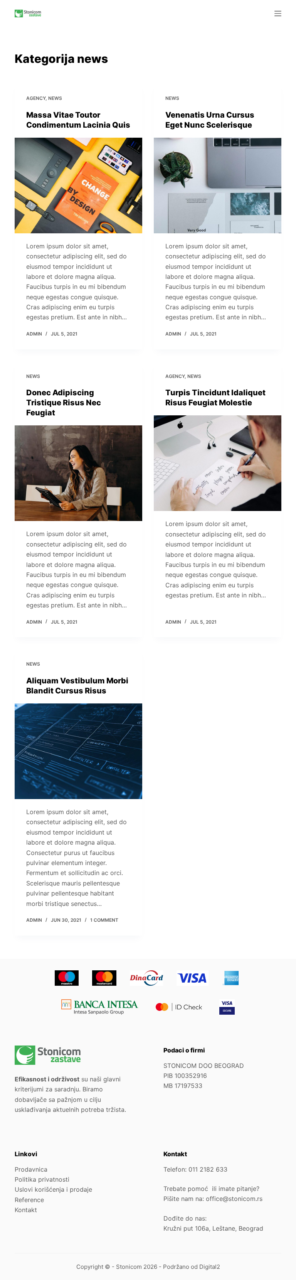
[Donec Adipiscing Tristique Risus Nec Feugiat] (78, 473)
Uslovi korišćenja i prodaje (53, 1189)
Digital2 (209, 1266)
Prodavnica (31, 1169)
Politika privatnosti (42, 1179)
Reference (29, 1200)
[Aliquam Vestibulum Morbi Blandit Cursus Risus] (78, 751)
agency (35, 98)
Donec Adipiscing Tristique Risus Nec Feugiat (63, 402)
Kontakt (26, 1210)
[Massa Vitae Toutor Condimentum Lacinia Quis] (78, 185)
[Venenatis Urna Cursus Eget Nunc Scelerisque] (217, 185)
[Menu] (277, 13)
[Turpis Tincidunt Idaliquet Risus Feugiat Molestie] (217, 463)
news (55, 98)
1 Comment (104, 920)
